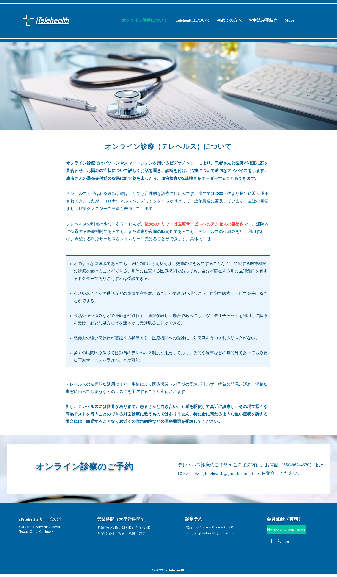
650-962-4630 (296, 464)
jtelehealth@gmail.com (225, 473)
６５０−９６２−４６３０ (215, 527)
